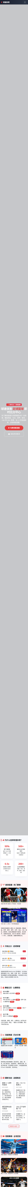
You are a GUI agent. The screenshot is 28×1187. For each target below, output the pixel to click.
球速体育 (6, 2)
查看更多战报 (13, 1126)
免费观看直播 (15, 428)
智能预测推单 (15, 434)
